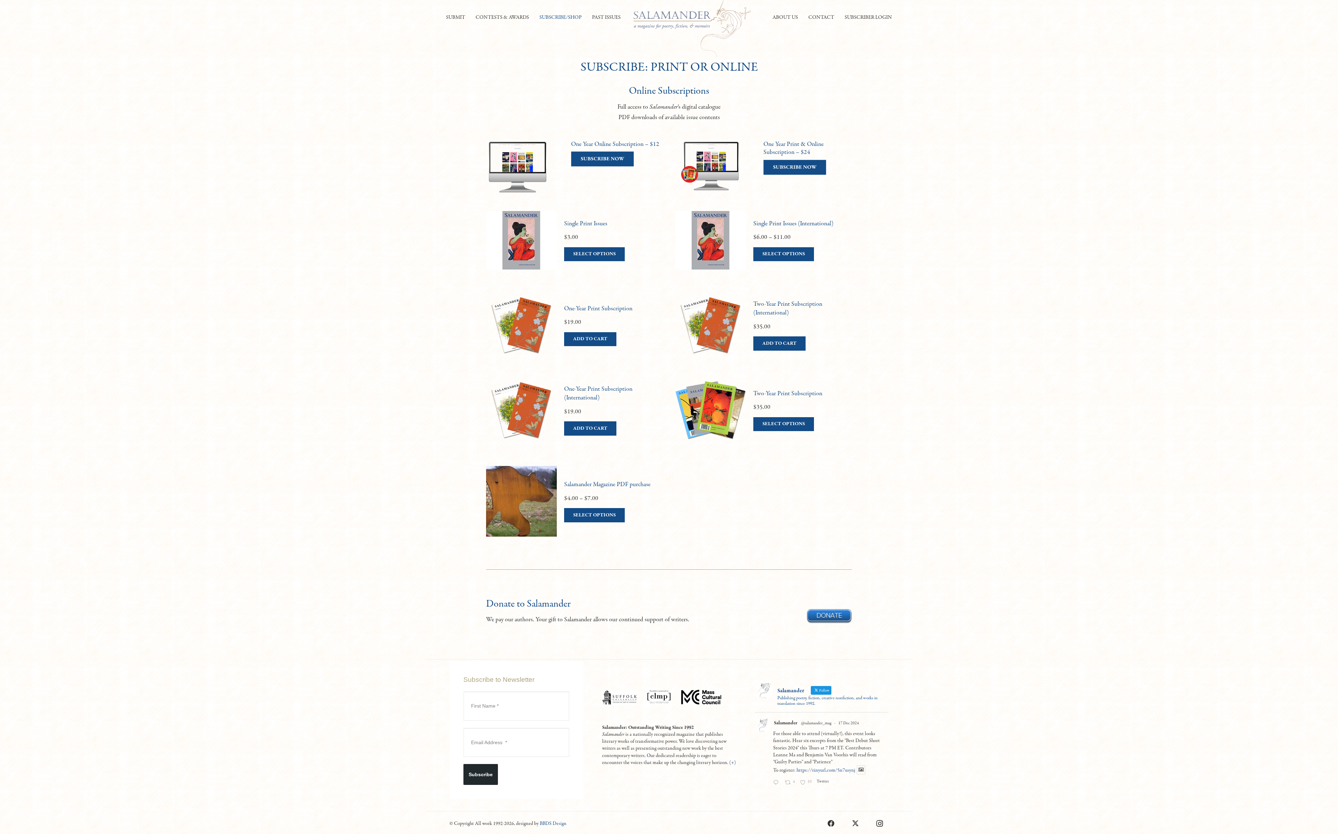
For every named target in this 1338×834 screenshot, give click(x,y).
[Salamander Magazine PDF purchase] (574, 508)
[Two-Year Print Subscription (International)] (763, 332)
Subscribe (481, 774)
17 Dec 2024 (848, 723)
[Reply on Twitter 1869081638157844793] (777, 783)
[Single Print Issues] (574, 247)
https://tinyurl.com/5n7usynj (826, 770)
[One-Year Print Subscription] (574, 332)
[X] (855, 823)
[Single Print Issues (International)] (763, 247)
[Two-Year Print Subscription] (763, 417)
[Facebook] (831, 823)
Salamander (785, 722)
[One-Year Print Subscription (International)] (574, 417)
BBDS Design (553, 823)
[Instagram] (880, 823)
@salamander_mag (816, 723)
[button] (468, 17)
